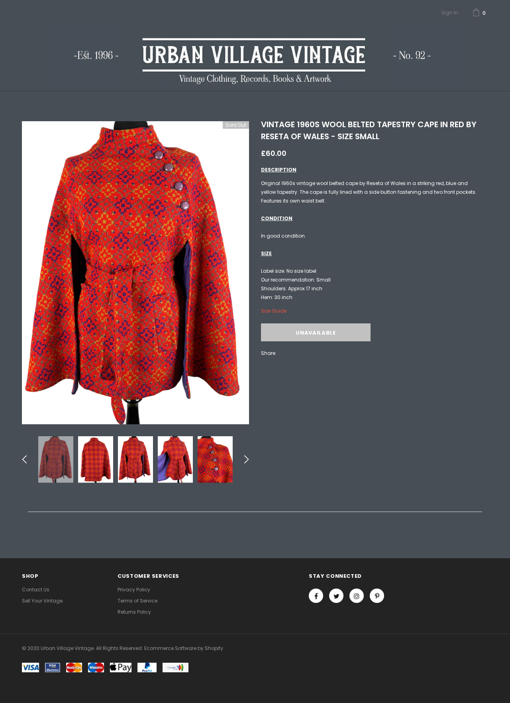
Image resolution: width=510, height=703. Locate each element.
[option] (135, 272)
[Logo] (255, 55)
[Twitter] (336, 596)
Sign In (449, 12)
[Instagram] (356, 596)
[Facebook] (316, 596)
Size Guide (273, 310)
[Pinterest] (377, 596)
